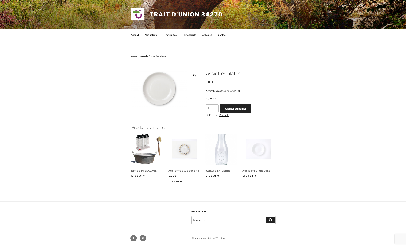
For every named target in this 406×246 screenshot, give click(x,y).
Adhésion (207, 34)
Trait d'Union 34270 (186, 14)
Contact (222, 34)
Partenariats (189, 34)
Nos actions (151, 34)
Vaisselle (144, 56)
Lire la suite (138, 175)
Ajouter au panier (235, 108)
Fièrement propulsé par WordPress (209, 238)
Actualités (171, 34)
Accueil (135, 34)
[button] (195, 75)
